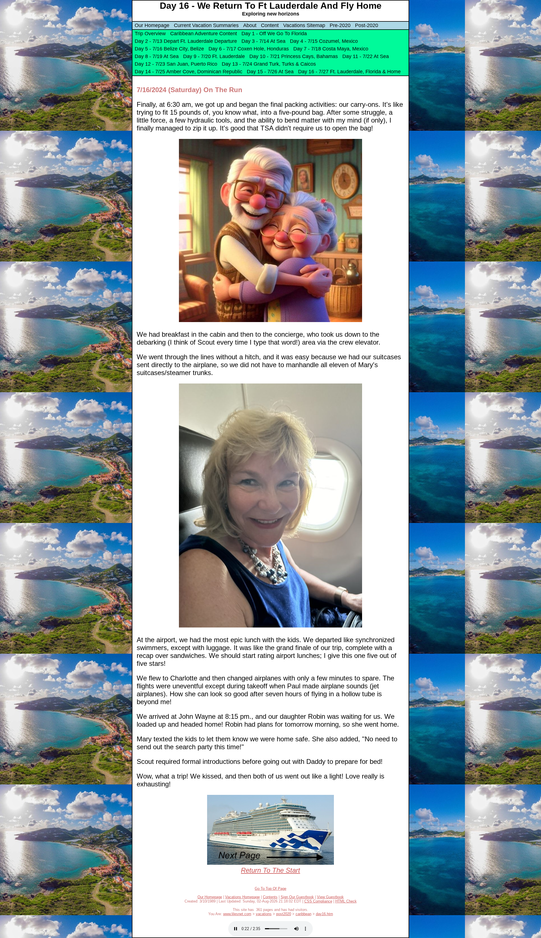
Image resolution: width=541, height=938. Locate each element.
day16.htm (324, 914)
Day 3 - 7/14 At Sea (263, 41)
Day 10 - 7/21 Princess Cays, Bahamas (293, 56)
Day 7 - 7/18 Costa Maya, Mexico (330, 49)
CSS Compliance (318, 901)
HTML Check (346, 901)
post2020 (283, 914)
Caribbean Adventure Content (203, 33)
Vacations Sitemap (304, 25)
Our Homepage (152, 25)
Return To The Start (270, 870)
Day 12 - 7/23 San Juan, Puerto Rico (176, 64)
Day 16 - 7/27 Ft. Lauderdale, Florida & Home (349, 71)
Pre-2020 (340, 25)
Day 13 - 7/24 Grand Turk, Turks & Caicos (269, 64)
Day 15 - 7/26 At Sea (270, 71)
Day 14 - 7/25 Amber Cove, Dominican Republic (188, 71)
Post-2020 (366, 25)
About (249, 25)
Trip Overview (150, 33)
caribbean (303, 914)
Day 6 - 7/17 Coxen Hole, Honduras (249, 49)
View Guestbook (330, 897)
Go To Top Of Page (270, 888)
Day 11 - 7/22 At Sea (365, 56)
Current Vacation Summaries (206, 25)
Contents (270, 897)
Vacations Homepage (242, 897)
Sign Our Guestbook (297, 897)
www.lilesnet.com (237, 914)
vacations (264, 914)
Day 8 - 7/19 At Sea (157, 56)
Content (270, 25)
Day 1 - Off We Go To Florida (274, 33)
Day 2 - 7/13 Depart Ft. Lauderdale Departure (186, 41)
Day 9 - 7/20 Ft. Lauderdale (214, 56)
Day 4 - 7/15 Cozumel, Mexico (324, 41)
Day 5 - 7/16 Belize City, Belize (169, 49)
